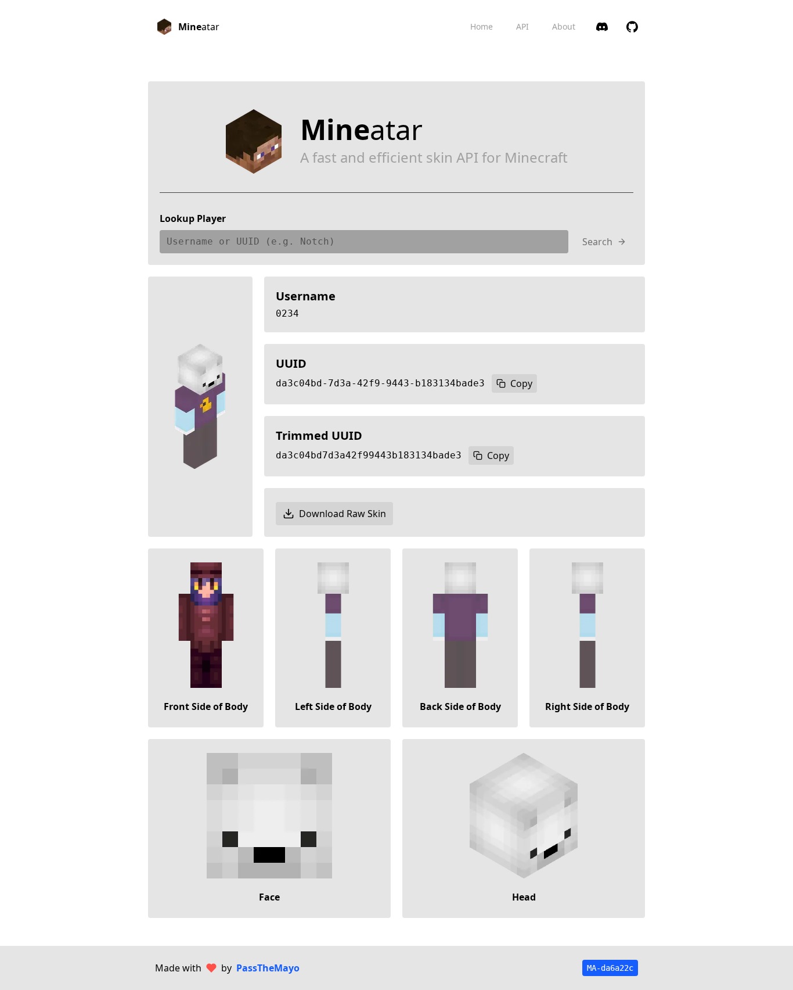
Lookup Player (193, 218)
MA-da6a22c (610, 968)
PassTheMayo (268, 968)
